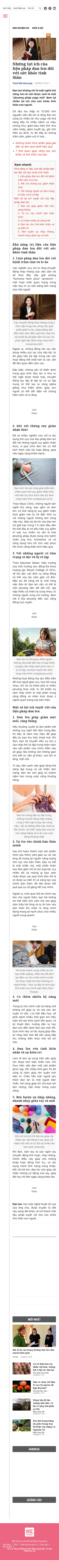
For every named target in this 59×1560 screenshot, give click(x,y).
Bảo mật (44, 1544)
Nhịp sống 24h (19, 8)
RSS (16, 1544)
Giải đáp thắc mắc (40, 1391)
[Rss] (45, 8)
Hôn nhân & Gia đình (41, 1373)
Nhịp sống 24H (38, 1412)
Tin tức (31, 8)
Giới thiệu (7, 8)
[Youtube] (54, 8)
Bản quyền (7, 1547)
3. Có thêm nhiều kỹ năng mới (34, 220)
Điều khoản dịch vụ (29, 1544)
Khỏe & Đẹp (37, 28)
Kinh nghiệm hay (21, 28)
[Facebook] (49, 8)
